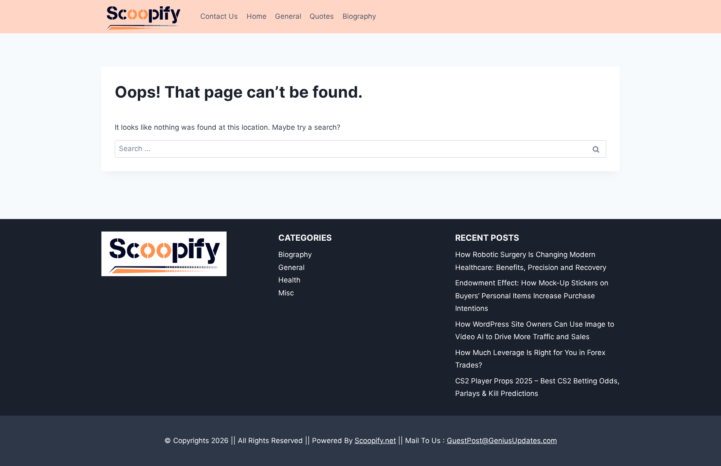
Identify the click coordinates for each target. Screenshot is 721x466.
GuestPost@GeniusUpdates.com (502, 440)
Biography (359, 16)
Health (289, 280)
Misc (286, 293)
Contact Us (219, 16)
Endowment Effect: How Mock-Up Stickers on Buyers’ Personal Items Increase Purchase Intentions (531, 295)
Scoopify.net (375, 440)
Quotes (322, 16)
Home (257, 16)
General (288, 16)
